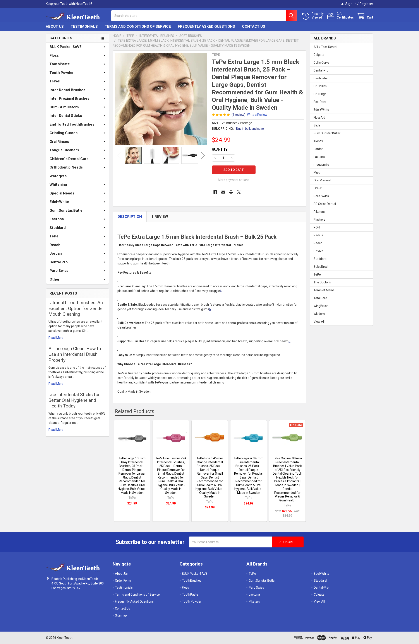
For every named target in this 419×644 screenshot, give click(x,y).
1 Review (159, 216)
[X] (238, 192)
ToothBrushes (191, 580)
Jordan (56, 253)
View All (319, 321)
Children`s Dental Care (69, 159)
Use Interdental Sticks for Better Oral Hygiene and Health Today (74, 400)
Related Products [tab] (134, 411)
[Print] (231, 192)
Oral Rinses (59, 141)
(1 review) (238, 114)
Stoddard (58, 227)
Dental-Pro (321, 70)
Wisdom (319, 313)
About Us (55, 26)
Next (202, 155)
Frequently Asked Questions (206, 26)
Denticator (321, 78)
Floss (54, 55)
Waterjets (58, 176)
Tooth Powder (62, 72)
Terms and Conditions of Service (138, 26)
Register (366, 4)
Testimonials (84, 26)
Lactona (57, 219)
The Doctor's (322, 282)
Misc (317, 172)
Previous (119, 155)
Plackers (319, 219)
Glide (317, 125)
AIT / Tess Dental (325, 47)
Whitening (58, 184)
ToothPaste (60, 64)
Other (55, 279)
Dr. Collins (320, 86)
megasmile (321, 164)
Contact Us (253, 26)
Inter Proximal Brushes (69, 98)
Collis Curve (322, 62)
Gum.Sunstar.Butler (67, 210)
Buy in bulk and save (250, 128)
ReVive (318, 251)
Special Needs (62, 193)
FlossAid (319, 117)
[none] (161, 99)
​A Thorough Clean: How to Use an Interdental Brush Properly (74, 354)
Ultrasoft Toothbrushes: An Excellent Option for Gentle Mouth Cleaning (75, 308)
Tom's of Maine (324, 290)
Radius (318, 235)
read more (56, 337)
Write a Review (257, 114)
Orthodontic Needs (66, 167)
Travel (55, 81)
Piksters (319, 211)
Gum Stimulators (64, 107)
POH (317, 227)
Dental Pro (59, 262)
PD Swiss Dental (325, 204)
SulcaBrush (321, 266)
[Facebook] (215, 192)
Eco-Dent (320, 102)
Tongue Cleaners (64, 150)
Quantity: (220, 149)
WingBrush (321, 306)
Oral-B (318, 188)
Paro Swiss (59, 270)
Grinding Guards (63, 133)
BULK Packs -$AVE (66, 46)
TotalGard (320, 298)
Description (130, 216)
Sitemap (121, 615)
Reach (55, 245)
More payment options (233, 180)
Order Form (123, 580)
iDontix (318, 141)
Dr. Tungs (320, 94)
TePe (54, 236)
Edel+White (59, 201)
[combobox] (204, 15)
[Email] (223, 192)
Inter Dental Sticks (66, 115)
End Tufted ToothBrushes (72, 124)
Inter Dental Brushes (67, 90)
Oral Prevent (322, 180)
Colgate (319, 54)
